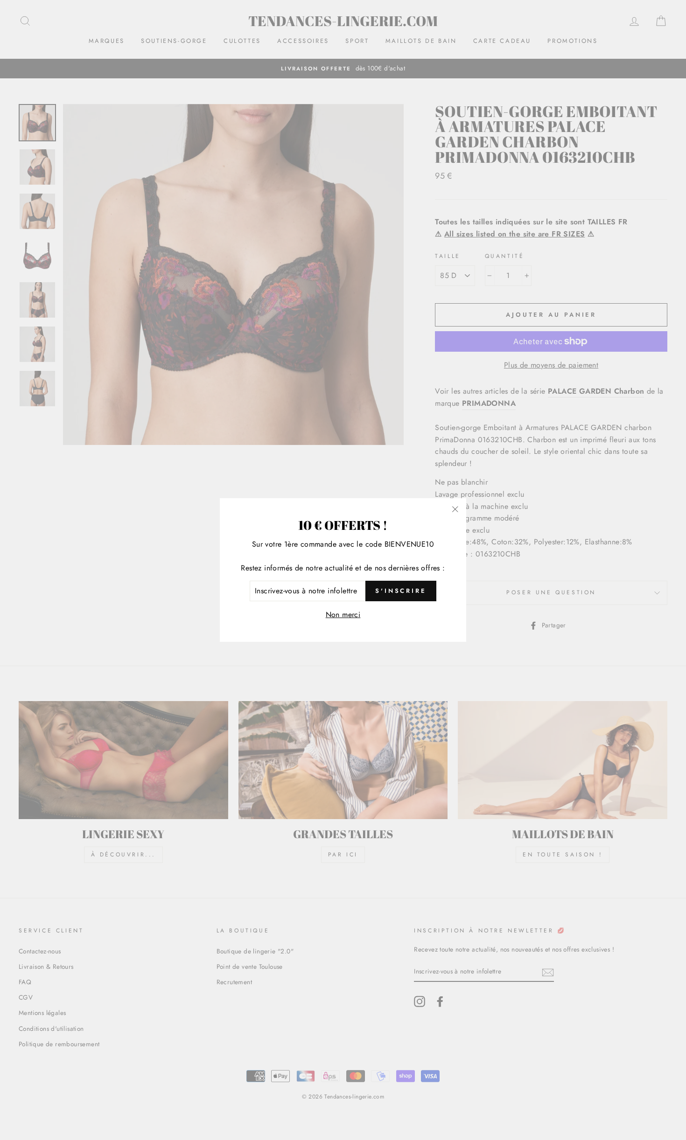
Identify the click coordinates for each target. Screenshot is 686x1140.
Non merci (343, 614)
